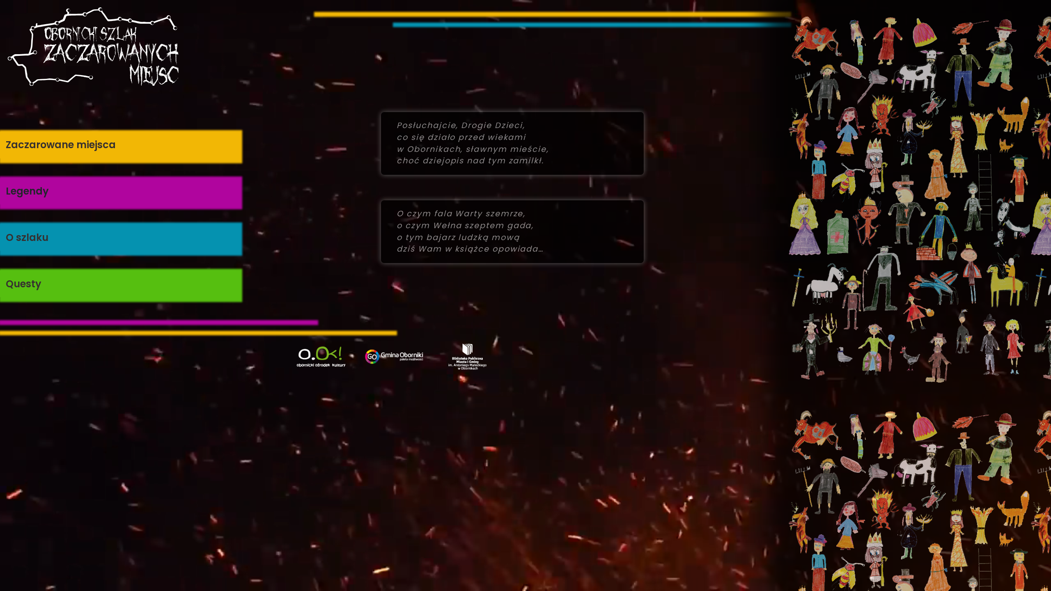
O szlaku (27, 237)
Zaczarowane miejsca (61, 144)
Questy (23, 284)
